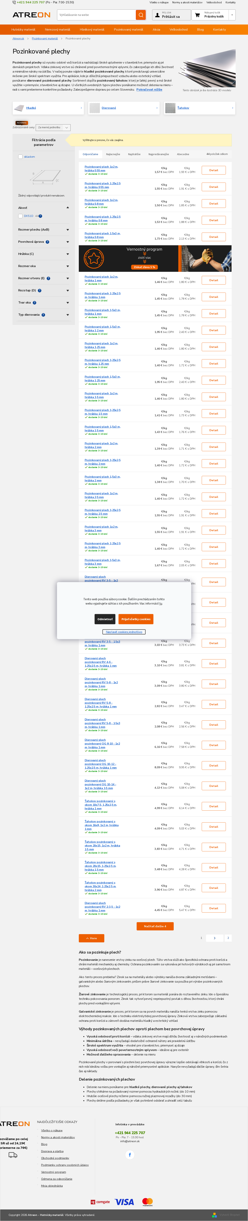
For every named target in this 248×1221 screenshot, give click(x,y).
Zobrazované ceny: (24, 127)
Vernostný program (53, 1172)
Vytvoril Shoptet (229, 1215)
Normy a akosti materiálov (187, 2)
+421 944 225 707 (130, 1133)
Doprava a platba (52, 1151)
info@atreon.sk (129, 1141)
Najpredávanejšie (159, 154)
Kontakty (231, 2)
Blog (44, 1144)
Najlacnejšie (113, 154)
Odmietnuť (104, 619)
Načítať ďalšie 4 (155, 926)
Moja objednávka (52, 1186)
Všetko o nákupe (159, 2)
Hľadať (141, 15)
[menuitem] (23, 30)
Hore (93, 938)
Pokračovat (144, 89)
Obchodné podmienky (55, 1158)
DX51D (31, 216)
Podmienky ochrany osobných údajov (65, 1165)
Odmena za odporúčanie (56, 1179)
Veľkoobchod (214, 2)
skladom (29, 157)
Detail (213, 170)
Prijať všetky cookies (136, 619)
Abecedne (183, 154)
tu (160, 603)
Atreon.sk (18, 38)
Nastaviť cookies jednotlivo (124, 632)
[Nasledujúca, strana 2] (214, 938)
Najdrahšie (134, 154)
